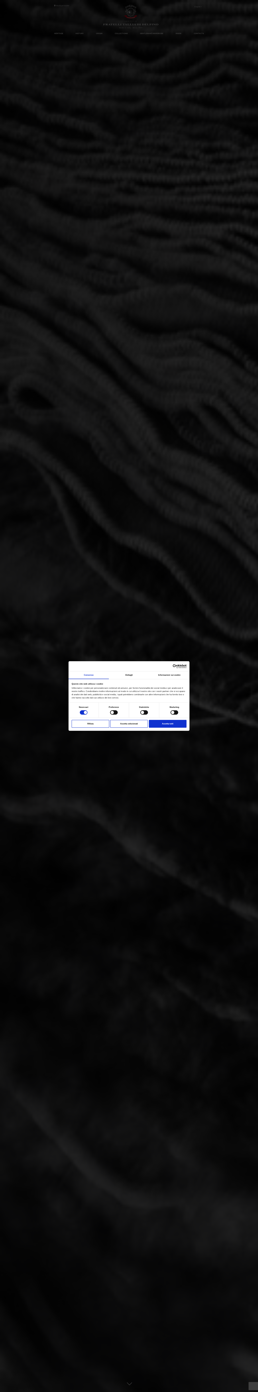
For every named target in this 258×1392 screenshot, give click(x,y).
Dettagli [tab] (129, 675)
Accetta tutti (167, 724)
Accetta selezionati (129, 724)
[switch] (114, 712)
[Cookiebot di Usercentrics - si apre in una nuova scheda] (175, 666)
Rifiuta (90, 724)
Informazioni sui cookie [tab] (169, 675)
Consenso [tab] (89, 675)
